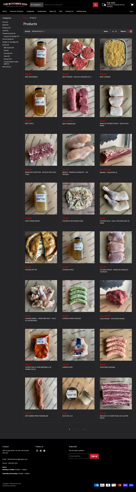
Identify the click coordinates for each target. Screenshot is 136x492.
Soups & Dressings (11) (11, 36)
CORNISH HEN (67, 367)
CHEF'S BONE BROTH (32, 221)
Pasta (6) (7, 56)
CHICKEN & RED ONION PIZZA (72, 221)
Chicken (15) (6, 28)
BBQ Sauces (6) (9, 48)
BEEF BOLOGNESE (31, 77)
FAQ (60, 11)
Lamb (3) (5, 30)
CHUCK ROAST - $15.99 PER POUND (112, 319)
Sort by (27, 31)
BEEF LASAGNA (105, 77)
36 (113, 31)
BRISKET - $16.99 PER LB (108, 172)
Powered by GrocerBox (9, 485)
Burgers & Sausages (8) (10, 42)
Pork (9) (5, 22)
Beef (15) (5, 25)
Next (85, 429)
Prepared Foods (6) (8, 33)
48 (116, 31)
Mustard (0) (8, 59)
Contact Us (69, 11)
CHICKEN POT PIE (31, 270)
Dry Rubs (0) (8, 53)
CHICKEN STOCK (68, 270)
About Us (52, 11)
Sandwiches (42, 11)
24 (110, 31)
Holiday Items (81, 11)
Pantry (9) (5, 45)
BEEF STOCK (29, 123)
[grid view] (128, 31)
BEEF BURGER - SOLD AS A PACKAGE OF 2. (77, 77)
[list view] (131, 31)
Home (4, 11)
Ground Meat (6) (7, 39)
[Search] (95, 4)
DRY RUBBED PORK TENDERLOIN (36, 416)
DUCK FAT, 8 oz (67, 416)
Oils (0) (6, 50)
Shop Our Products (16, 11)
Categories (30, 11)
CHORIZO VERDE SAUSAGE (71, 318)
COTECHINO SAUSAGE (107, 367)
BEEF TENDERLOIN (68, 124)
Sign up (94, 456)
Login (131, 11)
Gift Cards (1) (6, 67)
